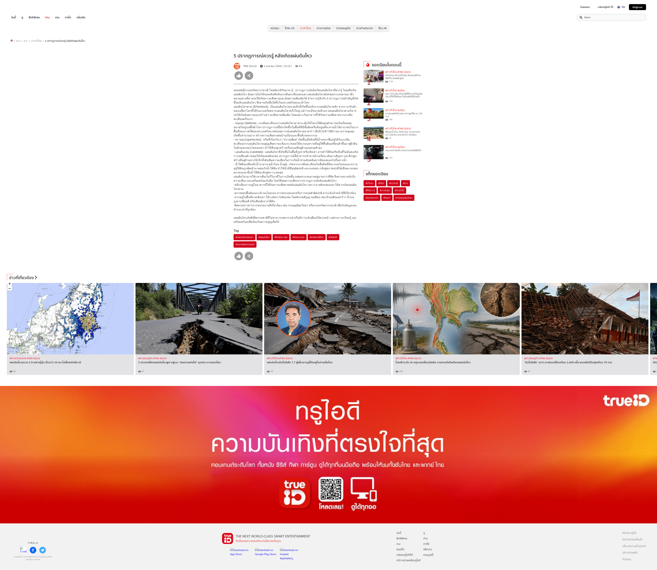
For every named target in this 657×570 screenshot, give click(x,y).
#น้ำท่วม (369, 183)
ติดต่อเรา (626, 559)
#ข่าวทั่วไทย (391, 72)
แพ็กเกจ (427, 549)
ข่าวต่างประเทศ (364, 28)
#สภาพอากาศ (372, 197)
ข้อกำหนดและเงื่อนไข (632, 539)
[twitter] (42, 550)
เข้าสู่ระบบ (637, 7)
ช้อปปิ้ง (400, 549)
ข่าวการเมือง (324, 28)
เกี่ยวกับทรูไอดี (629, 533)
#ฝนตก (386, 197)
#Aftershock (299, 237)
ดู (22, 17)
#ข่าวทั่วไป (399, 190)
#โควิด (381, 183)
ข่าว (26, 41)
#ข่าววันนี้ (393, 183)
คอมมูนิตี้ (428, 555)
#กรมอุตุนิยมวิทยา (404, 197)
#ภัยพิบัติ (333, 237)
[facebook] (33, 550)
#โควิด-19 (370, 190)
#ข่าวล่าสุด (385, 190)
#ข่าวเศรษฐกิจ (145, 358)
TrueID (21, 7)
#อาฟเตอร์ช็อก (317, 237)
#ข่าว (405, 183)
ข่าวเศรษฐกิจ (343, 28)
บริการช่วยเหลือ (630, 553)
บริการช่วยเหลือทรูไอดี (408, 560)
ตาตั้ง (68, 17)
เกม (57, 17)
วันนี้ (13, 17)
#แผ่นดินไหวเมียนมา (244, 237)
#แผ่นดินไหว (264, 237)
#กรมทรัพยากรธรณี (245, 244)
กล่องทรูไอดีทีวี (404, 555)
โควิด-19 (289, 28)
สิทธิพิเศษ (34, 17)
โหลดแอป (585, 7)
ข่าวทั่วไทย (305, 28)
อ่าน (47, 17)
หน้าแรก (274, 28)
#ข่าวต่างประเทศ (18, 358)
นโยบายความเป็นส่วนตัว (634, 546)
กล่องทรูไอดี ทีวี (605, 7)
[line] (23, 550)
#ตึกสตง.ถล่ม (281, 237)
